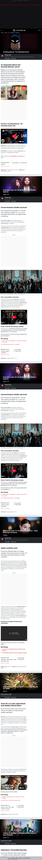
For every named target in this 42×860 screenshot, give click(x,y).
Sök (39, 30)
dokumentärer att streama (17, 156)
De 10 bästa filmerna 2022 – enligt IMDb (11, 344)
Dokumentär (3, 164)
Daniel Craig (3, 808)
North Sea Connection (9, 659)
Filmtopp (2, 32)
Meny (1, 30)
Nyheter (6, 32)
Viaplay (15, 659)
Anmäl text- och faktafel (5, 166)
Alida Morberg (3, 659)
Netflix (12, 807)
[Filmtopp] (2, 56)
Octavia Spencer (3, 352)
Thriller (5, 661)
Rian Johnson (8, 808)
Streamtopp (17, 32)
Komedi (6, 807)
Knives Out (2, 807)
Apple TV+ (7, 351)
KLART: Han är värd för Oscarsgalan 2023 (11, 800)
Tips (9, 32)
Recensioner (12, 32)
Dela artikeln (7, 58)
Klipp (10, 54)
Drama (8, 661)
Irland (2, 661)
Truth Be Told (3, 351)
